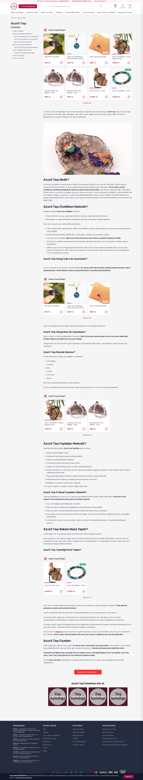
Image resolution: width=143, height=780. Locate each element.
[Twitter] (76, 773)
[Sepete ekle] (61, 63)
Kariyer (45, 748)
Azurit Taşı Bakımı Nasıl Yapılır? (22, 50)
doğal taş (59, 632)
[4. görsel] (84, 54)
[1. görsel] (47, 54)
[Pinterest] (81, 773)
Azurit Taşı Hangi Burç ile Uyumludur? (26, 39)
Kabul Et (128, 776)
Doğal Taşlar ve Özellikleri (106, 12)
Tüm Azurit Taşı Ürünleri (86, 672)
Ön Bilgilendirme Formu (109, 738)
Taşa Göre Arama (88, 12)
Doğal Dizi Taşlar (32, 12)
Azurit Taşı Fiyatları (18, 55)
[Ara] (101, 6)
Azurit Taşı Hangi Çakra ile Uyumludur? (26, 36)
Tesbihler (59, 12)
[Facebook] (66, 773)
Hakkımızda (46, 741)
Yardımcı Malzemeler (72, 12)
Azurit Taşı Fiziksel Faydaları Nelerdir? (26, 47)
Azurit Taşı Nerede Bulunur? (23, 42)
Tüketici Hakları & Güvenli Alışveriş (113, 741)
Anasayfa (14, 18)
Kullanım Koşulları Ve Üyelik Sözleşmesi (114, 744)
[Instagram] (71, 773)
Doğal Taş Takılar (47, 12)
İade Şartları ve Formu (109, 729)
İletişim (45, 751)
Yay (44, 336)
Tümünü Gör (87, 103)
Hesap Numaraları (108, 732)
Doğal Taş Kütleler (17, 12)
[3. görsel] (60, 54)
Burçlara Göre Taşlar (125, 12)
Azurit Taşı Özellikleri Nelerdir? (22, 34)
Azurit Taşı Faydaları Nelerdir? (22, 44)
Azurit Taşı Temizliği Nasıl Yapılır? (24, 53)
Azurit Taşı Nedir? (18, 31)
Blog (44, 729)
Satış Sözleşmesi (107, 735)
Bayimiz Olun (47, 744)
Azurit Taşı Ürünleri (19, 58)
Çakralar (45, 732)
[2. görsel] (54, 54)
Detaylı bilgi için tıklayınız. (24, 777)
